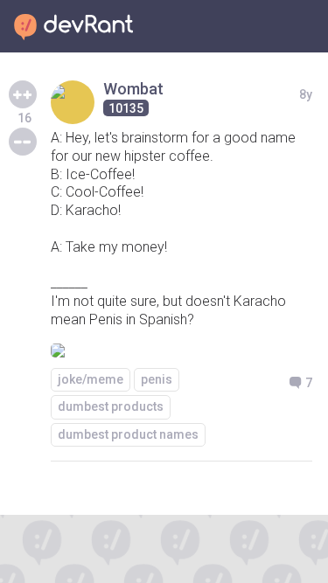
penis (156, 379)
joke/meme (90, 379)
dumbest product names (128, 434)
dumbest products (111, 406)
